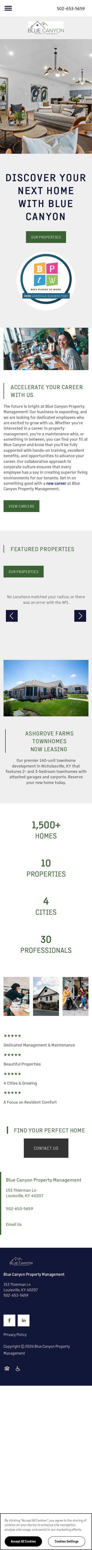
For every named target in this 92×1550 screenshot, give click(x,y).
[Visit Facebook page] (9, 1320)
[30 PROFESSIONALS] (46, 944)
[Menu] (8, 8)
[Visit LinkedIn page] (23, 1320)
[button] (46, 237)
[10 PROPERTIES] (46, 867)
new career (56, 483)
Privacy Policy (15, 1334)
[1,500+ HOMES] (46, 829)
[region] (46, 1531)
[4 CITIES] (46, 906)
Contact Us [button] (46, 1148)
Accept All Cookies (23, 1541)
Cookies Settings (67, 1541)
